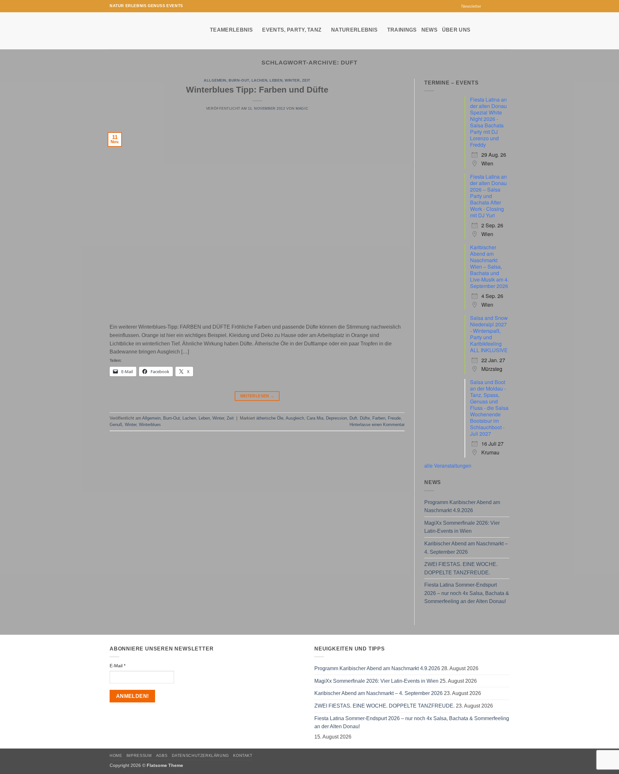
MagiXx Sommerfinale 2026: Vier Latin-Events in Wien (462, 527)
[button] (468, 6)
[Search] (506, 29)
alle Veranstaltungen (447, 465)
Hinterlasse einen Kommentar (377, 424)
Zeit (306, 80)
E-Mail (117, 665)
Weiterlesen (257, 396)
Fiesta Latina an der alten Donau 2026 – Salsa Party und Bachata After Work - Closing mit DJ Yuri (488, 196)
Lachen (259, 80)
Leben (276, 80)
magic (302, 108)
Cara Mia (315, 418)
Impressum (139, 755)
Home (116, 755)
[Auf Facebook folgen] (488, 6)
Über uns (456, 30)
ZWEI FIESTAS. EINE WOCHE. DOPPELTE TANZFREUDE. (460, 568)
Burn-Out (239, 80)
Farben (378, 418)
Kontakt (242, 755)
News (429, 30)
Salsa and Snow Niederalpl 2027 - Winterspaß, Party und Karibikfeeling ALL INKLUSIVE (489, 334)
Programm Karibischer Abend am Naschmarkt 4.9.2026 (462, 506)
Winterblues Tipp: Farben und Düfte (257, 89)
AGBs (161, 755)
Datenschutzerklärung (200, 755)
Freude (394, 418)
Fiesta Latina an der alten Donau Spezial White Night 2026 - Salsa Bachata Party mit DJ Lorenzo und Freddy (488, 122)
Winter (292, 80)
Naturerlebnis (354, 30)
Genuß (116, 424)
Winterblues (150, 424)
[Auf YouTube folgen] (506, 6)
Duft (353, 418)
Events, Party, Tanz (291, 30)
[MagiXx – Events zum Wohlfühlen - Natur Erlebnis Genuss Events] (155, 30)
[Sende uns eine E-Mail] (500, 6)
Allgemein (215, 80)
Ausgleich (295, 418)
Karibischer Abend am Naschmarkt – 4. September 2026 (466, 548)
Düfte (365, 418)
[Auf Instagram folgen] (494, 6)
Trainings (402, 30)
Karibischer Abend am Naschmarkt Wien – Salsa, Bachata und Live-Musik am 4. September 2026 (489, 266)
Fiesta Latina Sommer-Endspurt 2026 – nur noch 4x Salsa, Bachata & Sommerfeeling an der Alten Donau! (466, 593)
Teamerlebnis (231, 30)
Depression (336, 418)
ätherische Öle (269, 418)
